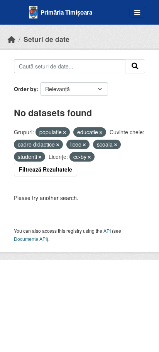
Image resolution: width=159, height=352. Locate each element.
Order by (25, 89)
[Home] (11, 39)
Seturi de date (46, 39)
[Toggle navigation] (137, 12)
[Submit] (135, 66)
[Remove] (64, 132)
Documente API (30, 238)
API (107, 230)
